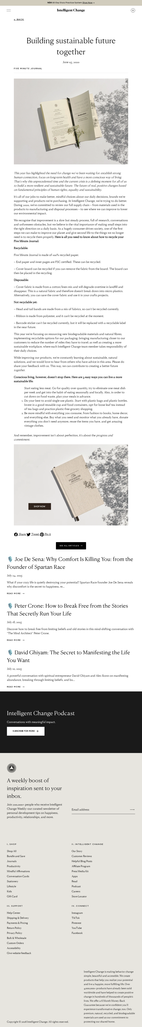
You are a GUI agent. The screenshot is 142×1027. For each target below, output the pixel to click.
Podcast (76, 886)
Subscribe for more (24, 731)
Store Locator (79, 896)
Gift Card (12, 896)
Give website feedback (19, 953)
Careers (76, 891)
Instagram (77, 912)
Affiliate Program (81, 866)
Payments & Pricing (17, 922)
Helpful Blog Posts (82, 861)
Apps (75, 876)
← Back (19, 19)
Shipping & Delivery (18, 917)
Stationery (12, 881)
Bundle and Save (16, 856)
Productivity (13, 866)
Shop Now (87, 3)
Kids (9, 891)
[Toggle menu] (8, 10)
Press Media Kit (80, 871)
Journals (11, 861)
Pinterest (76, 922)
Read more (14, 593)
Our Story (77, 851)
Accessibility (14, 947)
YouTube (77, 927)
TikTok (76, 917)
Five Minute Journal (28, 68)
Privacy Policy (14, 932)
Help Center (13, 912)
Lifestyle (11, 886)
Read (74, 881)
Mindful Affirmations (18, 871)
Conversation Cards (18, 876)
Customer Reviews (82, 856)
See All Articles (70, 546)
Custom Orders (15, 942)
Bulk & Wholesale (16, 937)
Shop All (11, 851)
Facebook (77, 932)
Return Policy (14, 927)
